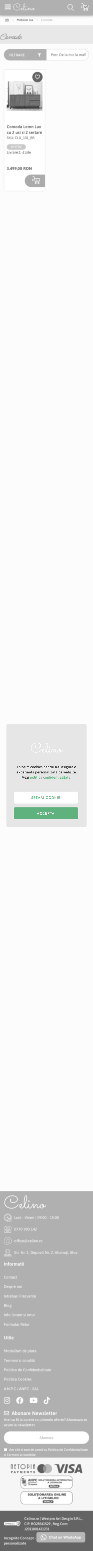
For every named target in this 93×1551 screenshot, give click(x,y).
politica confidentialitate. (50, 777)
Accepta (46, 813)
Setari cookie (46, 797)
